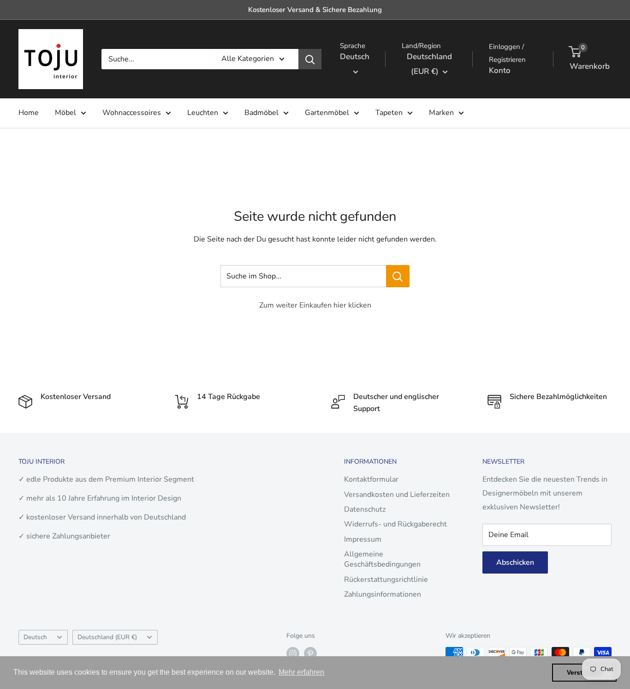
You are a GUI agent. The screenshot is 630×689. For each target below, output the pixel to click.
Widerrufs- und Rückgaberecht (395, 524)
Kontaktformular (371, 479)
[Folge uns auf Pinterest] (310, 653)
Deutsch (35, 637)
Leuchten (202, 113)
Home (28, 113)
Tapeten (389, 113)
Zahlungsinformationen (382, 594)
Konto (500, 70)
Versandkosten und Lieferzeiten (397, 495)
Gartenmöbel (327, 113)
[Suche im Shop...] (398, 276)
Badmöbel (261, 113)
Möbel (65, 113)
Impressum (362, 539)
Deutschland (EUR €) (107, 637)
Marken (441, 113)
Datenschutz (365, 509)
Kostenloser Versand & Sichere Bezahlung (315, 9)
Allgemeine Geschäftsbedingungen (382, 559)
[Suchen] (309, 59)
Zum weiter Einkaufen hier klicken (315, 305)
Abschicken (515, 562)
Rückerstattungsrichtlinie (386, 579)
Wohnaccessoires (131, 113)
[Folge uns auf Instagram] (292, 653)
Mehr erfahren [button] (301, 672)
